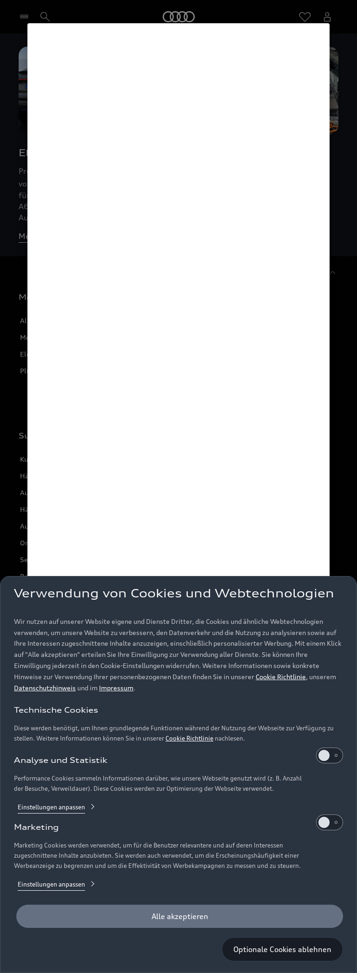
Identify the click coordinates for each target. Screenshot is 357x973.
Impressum (116, 688)
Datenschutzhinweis (45, 688)
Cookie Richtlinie (281, 677)
